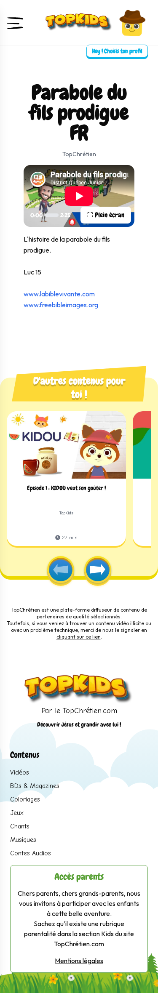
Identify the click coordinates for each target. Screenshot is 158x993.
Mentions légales (79, 960)
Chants (19, 826)
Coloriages (25, 799)
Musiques (23, 840)
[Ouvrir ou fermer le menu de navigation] (15, 22)
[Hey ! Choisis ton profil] (132, 23)
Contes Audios (30, 853)
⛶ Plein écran (105, 214)
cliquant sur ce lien (78, 637)
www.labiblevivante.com (59, 294)
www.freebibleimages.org (61, 305)
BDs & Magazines (34, 786)
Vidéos (19, 772)
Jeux (17, 813)
